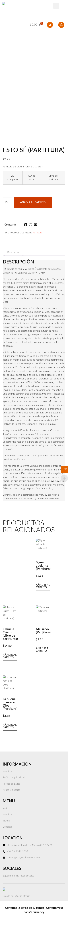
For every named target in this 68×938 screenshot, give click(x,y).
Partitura (37, 232)
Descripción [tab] (13, 252)
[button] (56, 6)
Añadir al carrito (33, 202)
